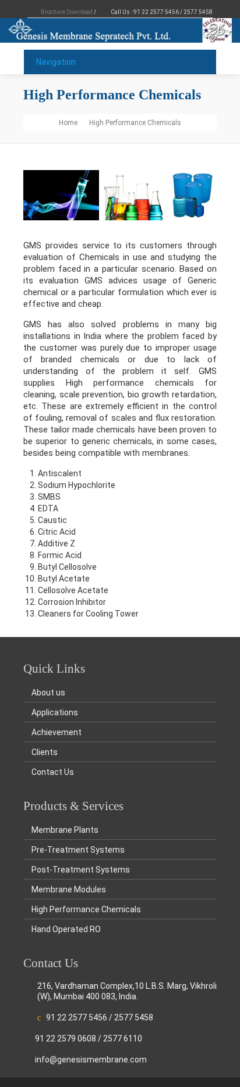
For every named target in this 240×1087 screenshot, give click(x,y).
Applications (54, 712)
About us (48, 692)
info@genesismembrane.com (91, 1059)
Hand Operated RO (66, 929)
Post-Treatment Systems (80, 869)
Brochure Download (67, 12)
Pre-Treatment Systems (78, 849)
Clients (44, 752)
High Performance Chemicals (86, 909)
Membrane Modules (68, 889)
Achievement (56, 732)
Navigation (56, 62)
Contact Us (52, 772)
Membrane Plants (64, 830)
